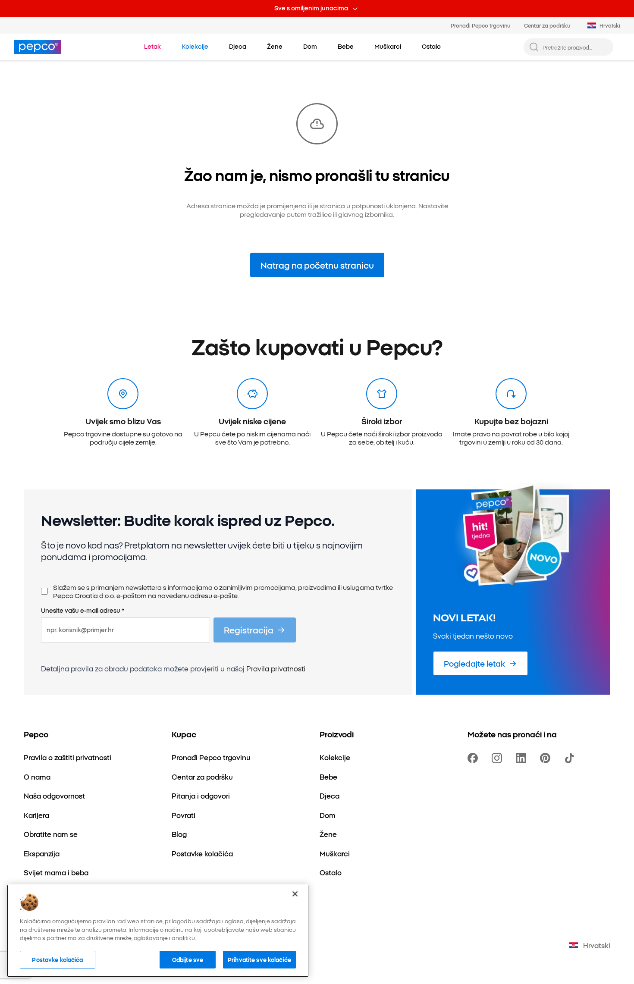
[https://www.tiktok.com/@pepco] (571, 758)
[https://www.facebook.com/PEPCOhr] (474, 758)
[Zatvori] (295, 893)
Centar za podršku (547, 25)
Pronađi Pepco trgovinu (480, 25)
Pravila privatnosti (275, 668)
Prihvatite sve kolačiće (259, 959)
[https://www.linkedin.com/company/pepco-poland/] (523, 758)
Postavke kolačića (57, 959)
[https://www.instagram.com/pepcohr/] (498, 758)
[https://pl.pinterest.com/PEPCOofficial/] (547, 758)
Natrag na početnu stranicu (317, 265)
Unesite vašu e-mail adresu (82, 610)
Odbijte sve (187, 959)
